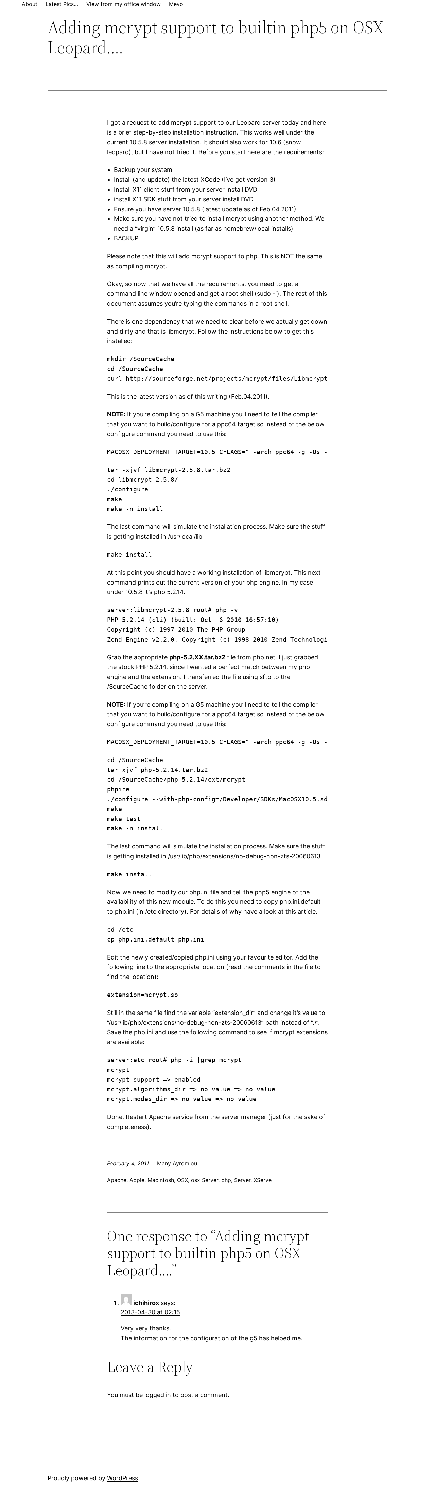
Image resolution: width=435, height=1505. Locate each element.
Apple (136, 1180)
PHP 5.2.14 (151, 666)
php (226, 1180)
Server (242, 1180)
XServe (263, 1180)
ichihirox (146, 1302)
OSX (182, 1180)
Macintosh (160, 1180)
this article (300, 911)
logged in (157, 1394)
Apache (116, 1180)
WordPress (122, 1478)
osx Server (204, 1180)
